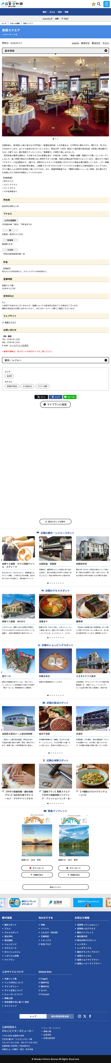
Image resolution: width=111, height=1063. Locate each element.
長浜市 (9, 376)
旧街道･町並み (12, 386)
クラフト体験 (42, 386)
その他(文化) (27, 386)
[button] (53, 138)
